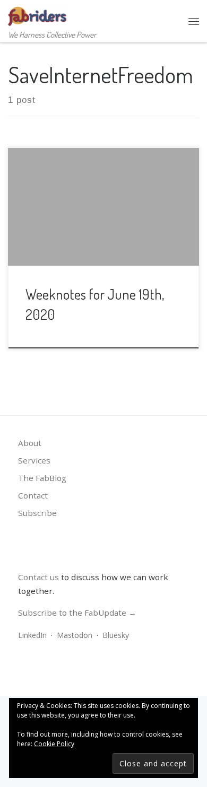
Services (34, 460)
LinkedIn (32, 635)
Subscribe (37, 513)
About (29, 443)
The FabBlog (42, 478)
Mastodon (74, 635)
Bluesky (115, 635)
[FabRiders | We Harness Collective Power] (37, 14)
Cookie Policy (54, 743)
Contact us (38, 577)
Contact (33, 495)
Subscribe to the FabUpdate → (77, 612)
